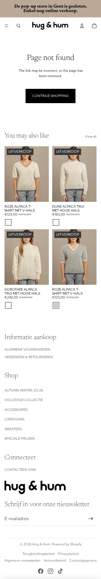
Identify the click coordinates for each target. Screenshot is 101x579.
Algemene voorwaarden (27, 349)
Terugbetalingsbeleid (38, 554)
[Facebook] (40, 571)
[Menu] (6, 25)
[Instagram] (50, 571)
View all (91, 136)
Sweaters (13, 429)
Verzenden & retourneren (28, 357)
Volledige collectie (23, 400)
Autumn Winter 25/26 (23, 390)
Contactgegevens (83, 560)
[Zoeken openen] (18, 26)
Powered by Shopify (67, 544)
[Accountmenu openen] (82, 26)
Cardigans (14, 419)
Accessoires (15, 409)
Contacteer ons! (20, 469)
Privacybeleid (68, 554)
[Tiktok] (60, 571)
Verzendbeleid (55, 560)
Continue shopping (50, 96)
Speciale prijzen (19, 438)
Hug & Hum (41, 544)
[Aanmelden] (91, 518)
